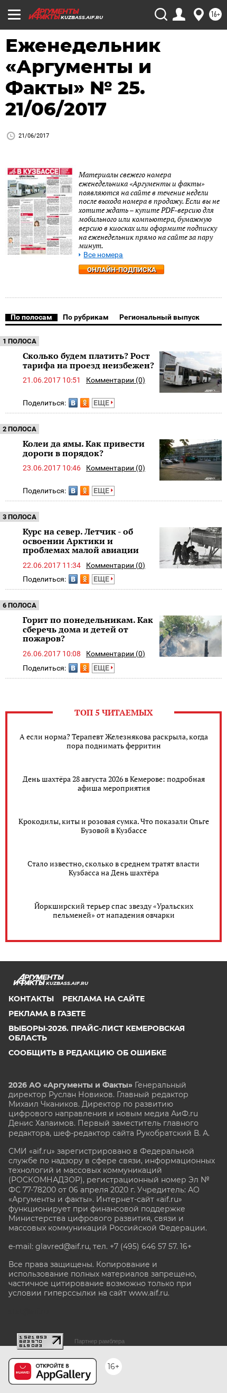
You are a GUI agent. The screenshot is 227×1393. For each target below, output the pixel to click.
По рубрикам (86, 317)
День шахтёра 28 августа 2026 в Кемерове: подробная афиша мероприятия (114, 783)
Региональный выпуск (159, 317)
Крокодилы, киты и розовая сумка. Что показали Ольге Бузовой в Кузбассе (113, 826)
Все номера (103, 255)
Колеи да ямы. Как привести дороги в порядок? (84, 448)
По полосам (31, 317)
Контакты (31, 998)
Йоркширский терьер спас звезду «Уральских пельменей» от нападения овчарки (113, 910)
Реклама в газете (47, 1013)
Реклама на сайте (103, 998)
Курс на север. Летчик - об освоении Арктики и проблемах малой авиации (81, 541)
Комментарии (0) (115, 380)
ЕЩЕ (102, 403)
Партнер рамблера (99, 1341)
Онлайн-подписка (121, 270)
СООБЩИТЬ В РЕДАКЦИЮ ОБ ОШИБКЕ (87, 1052)
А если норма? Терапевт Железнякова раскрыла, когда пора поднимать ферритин (114, 741)
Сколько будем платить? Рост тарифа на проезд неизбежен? (88, 360)
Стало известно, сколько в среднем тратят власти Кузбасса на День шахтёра (113, 868)
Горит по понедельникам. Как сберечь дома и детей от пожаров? (88, 629)
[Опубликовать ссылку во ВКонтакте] (73, 403)
